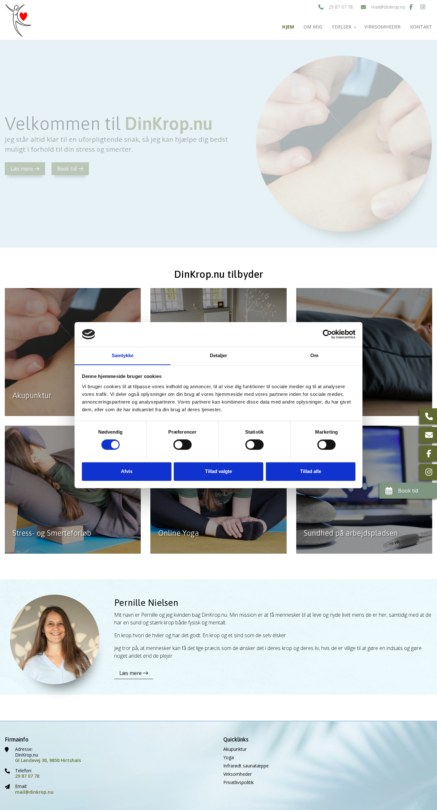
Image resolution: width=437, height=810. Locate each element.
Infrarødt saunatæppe (246, 766)
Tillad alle (310, 471)
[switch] (182, 444)
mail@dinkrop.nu (388, 7)
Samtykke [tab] (123, 355)
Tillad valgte (218, 471)
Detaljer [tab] (218, 355)
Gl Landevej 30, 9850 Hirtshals (48, 760)
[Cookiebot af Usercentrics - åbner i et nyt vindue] (327, 334)
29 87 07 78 (341, 7)
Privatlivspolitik (238, 782)
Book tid (67, 169)
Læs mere (22, 169)
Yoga (228, 757)
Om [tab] (314, 355)
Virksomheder (237, 774)
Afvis (126, 471)
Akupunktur (235, 749)
